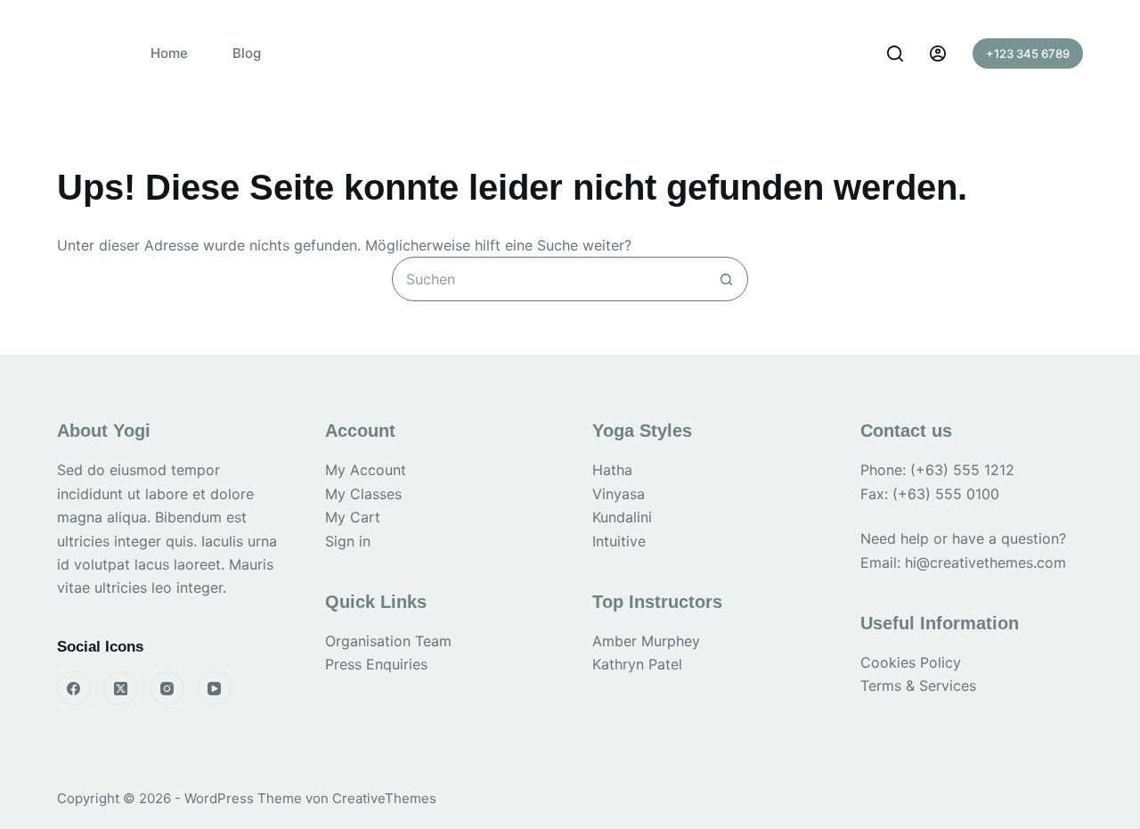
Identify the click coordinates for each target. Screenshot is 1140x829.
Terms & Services (918, 685)
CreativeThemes (384, 798)
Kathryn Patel (637, 664)
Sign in (347, 541)
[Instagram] (167, 688)
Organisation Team (388, 641)
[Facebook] (74, 688)
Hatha (612, 470)
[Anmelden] (938, 53)
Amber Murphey (646, 641)
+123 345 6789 (1028, 53)
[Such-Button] (725, 279)
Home (169, 53)
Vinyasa (618, 494)
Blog (246, 53)
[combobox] (548, 279)
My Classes (363, 494)
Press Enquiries (376, 664)
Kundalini (622, 517)
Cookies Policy (910, 662)
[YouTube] (215, 688)
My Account (365, 470)
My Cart (352, 517)
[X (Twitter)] (121, 688)
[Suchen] (895, 53)
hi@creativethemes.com (985, 562)
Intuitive (619, 541)
